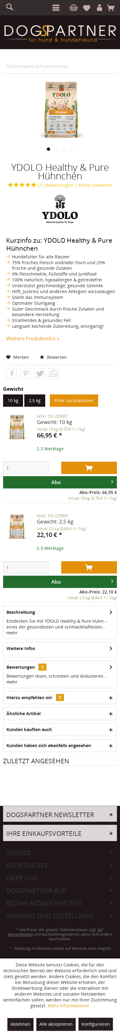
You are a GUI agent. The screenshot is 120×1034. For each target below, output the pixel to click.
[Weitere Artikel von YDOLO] (60, 208)
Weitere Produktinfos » (32, 338)
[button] (11, 373)
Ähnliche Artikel (23, 713)
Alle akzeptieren (56, 1024)
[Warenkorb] (113, 8)
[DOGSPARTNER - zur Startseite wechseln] (60, 33)
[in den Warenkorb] (89, 468)
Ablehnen (20, 1024)
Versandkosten (20, 934)
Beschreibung (20, 612)
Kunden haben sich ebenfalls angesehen (48, 745)
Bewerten (56, 357)
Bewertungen (55, 185)
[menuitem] (55, 8)
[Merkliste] (89, 8)
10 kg (13, 400)
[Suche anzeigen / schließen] (12, 8)
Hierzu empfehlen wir (33, 697)
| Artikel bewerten (93, 185)
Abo (56, 482)
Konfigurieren (96, 1024)
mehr (12, 633)
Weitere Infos (20, 648)
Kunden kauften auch (29, 729)
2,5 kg (35, 400)
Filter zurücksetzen (74, 400)
